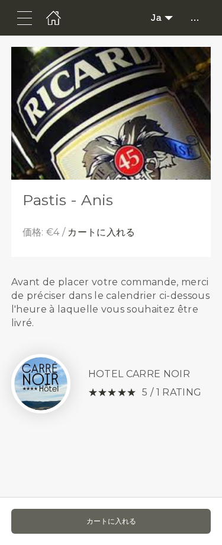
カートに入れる (101, 232)
